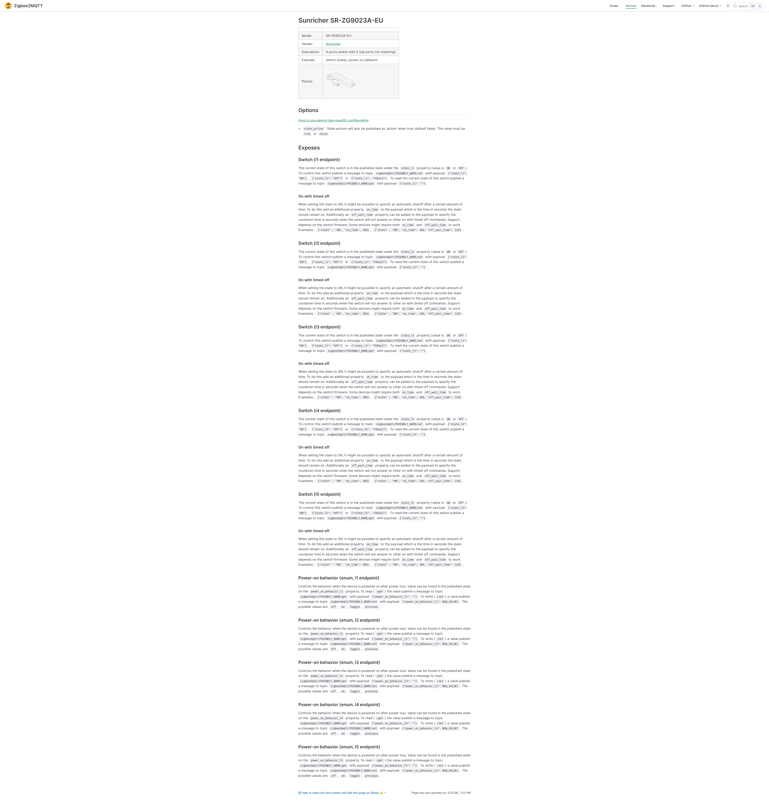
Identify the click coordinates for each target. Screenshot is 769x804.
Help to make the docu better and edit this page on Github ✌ (342, 792)
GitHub (686, 5)
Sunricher (333, 44)
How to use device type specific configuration (333, 120)
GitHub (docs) (709, 5)
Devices (631, 5)
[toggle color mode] (728, 6)
